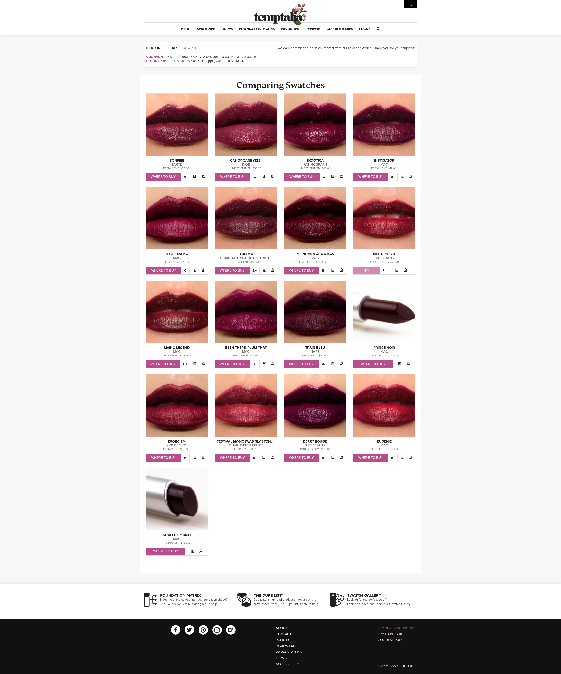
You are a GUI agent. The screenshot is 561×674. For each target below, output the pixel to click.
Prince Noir (384, 348)
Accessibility (287, 664)
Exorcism (177, 441)
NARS (315, 351)
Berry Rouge (315, 441)
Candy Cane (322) (246, 160)
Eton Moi (246, 254)
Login (410, 4)
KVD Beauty (384, 258)
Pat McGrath (315, 164)
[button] (186, 29)
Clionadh (154, 57)
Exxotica (315, 160)
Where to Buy (163, 177)
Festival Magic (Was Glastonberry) (250, 441)
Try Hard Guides (392, 634)
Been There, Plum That (246, 348)
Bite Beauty (315, 445)
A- (392, 177)
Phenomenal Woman (315, 254)
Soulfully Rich (177, 535)
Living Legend (177, 348)
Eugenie (384, 441)
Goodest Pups (390, 640)
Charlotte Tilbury (246, 445)
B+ (254, 270)
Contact (283, 634)
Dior (246, 164)
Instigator (384, 160)
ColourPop (156, 61)
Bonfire (176, 160)
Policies (283, 640)
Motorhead (384, 254)
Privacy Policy (289, 652)
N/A (366, 270)
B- (185, 177)
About (281, 628)
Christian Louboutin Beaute (246, 258)
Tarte (177, 164)
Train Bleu (315, 348)
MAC (384, 164)
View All (190, 48)
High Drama (177, 254)
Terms (281, 658)
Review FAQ (286, 646)
